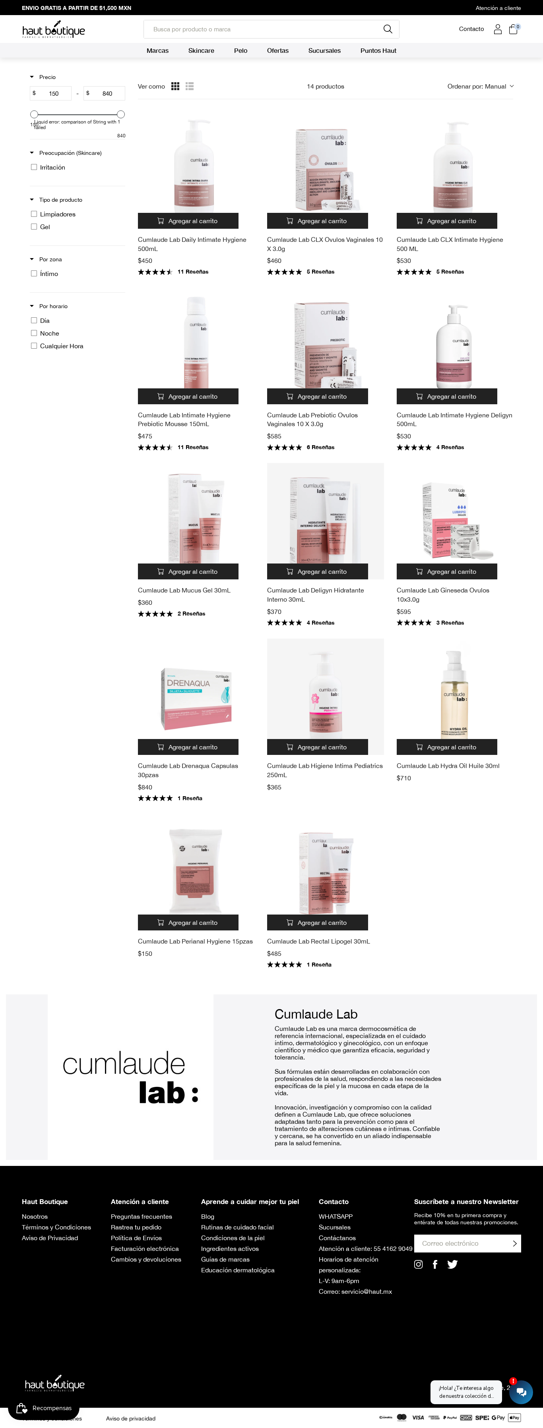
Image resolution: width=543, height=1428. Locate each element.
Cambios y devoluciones (146, 1259)
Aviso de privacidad (130, 1418)
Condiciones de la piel (233, 1237)
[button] (480, 86)
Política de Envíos (136, 1237)
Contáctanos (337, 1237)
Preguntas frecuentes (141, 1216)
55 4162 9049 (393, 1248)
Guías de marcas (225, 1259)
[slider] (34, 114)
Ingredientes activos (230, 1248)
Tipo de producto (60, 200)
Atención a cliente (498, 7)
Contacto (471, 28)
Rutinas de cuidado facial (237, 1227)
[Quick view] (246, 221)
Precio (47, 77)
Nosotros (35, 1216)
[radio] (175, 86)
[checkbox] (76, 167)
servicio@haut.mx (366, 1291)
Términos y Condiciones (56, 1227)
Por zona (50, 259)
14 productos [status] (325, 86)
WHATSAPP (336, 1216)
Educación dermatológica (238, 1270)
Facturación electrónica (145, 1248)
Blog (207, 1216)
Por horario (53, 306)
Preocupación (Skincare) (70, 153)
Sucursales (335, 1227)
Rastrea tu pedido (136, 1227)
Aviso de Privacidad (50, 1237)
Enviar (515, 1243)
